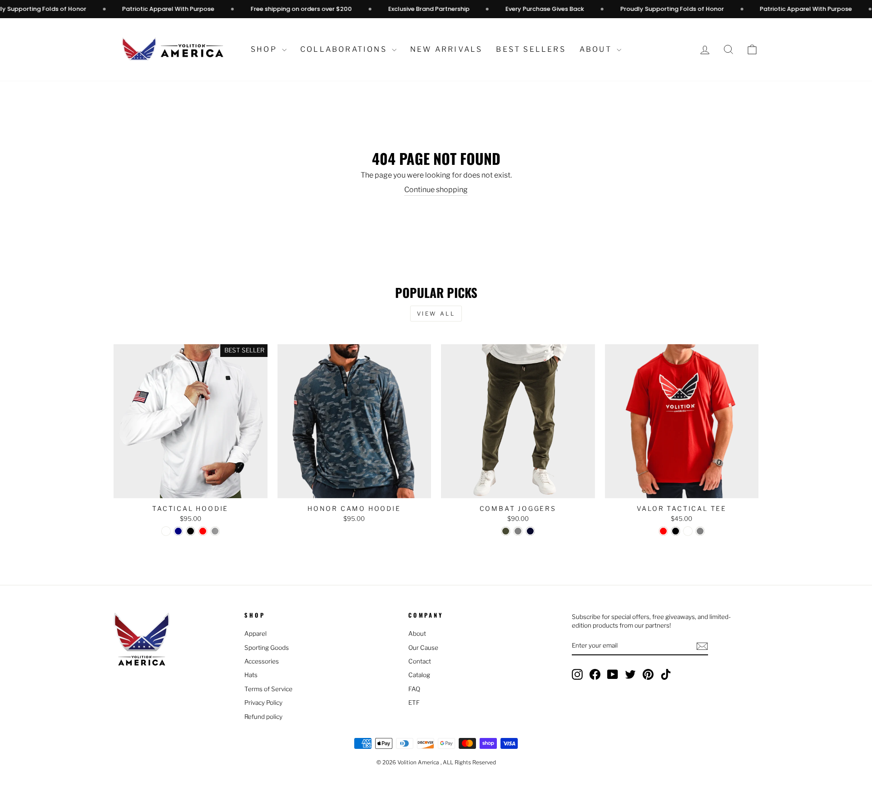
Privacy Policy (263, 702)
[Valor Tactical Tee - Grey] (700, 531)
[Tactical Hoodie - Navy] (178, 531)
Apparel (255, 633)
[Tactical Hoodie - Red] (202, 531)
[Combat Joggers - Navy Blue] (530, 531)
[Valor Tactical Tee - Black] (675, 531)
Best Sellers (530, 49)
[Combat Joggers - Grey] (518, 531)
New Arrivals (446, 49)
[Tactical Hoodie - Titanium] (215, 531)
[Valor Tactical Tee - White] (688, 531)
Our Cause (423, 647)
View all (436, 313)
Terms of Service (268, 689)
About (597, 49)
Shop (265, 49)
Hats (251, 674)
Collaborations (345, 49)
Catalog (419, 674)
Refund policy (263, 716)
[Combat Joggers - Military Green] (505, 531)
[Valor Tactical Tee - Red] (663, 531)
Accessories (261, 661)
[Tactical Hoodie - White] (166, 531)
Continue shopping (436, 189)
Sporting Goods (266, 647)
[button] (752, 49)
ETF (414, 702)
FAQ (414, 689)
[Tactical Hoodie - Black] (190, 531)
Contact (419, 661)
